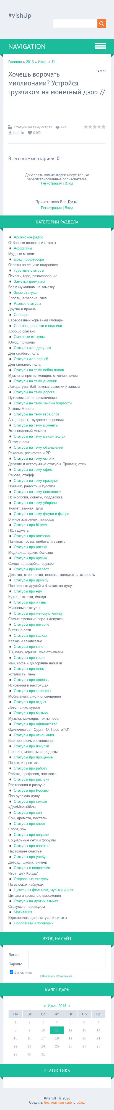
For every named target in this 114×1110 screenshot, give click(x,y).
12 (70, 1030)
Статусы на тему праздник (36, 481)
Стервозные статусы (31, 879)
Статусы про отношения (34, 735)
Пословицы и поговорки (33, 923)
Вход (69, 183)
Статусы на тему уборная (35, 503)
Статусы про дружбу (31, 580)
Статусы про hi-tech (30, 525)
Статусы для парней (31, 359)
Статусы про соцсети (31, 835)
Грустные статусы (29, 270)
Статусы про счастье (31, 846)
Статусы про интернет (32, 624)
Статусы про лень (29, 669)
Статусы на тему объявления (38, 447)
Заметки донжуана (29, 281)
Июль (42, 62)
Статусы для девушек (32, 348)
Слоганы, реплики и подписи (38, 326)
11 (53, 62)
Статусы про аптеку (30, 547)
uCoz (81, 1102)
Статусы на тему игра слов (36, 414)
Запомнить (23, 972)
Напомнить (48, 976)
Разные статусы (27, 303)
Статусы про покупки (31, 746)
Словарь (21, 315)
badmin (18, 133)
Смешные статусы (29, 337)
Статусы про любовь (31, 680)
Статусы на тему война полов (39, 370)
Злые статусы (25, 292)
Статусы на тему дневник (35, 381)
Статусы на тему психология (38, 492)
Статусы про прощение (33, 757)
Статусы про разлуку (31, 779)
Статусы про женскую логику (38, 613)
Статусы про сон (28, 812)
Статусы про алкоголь (32, 536)
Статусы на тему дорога (34, 392)
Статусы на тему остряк (33, 127)
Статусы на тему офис (33, 469)
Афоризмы (23, 248)
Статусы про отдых (30, 702)
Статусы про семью (30, 801)
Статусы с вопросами (32, 868)
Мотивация (23, 912)
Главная (15, 62)
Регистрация (51, 183)
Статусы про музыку (31, 713)
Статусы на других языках (36, 901)
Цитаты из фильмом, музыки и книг (44, 890)
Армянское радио (28, 237)
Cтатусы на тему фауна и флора (41, 514)
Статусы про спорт (29, 824)
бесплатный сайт (58, 1102)
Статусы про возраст (31, 569)
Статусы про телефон (32, 691)
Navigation (27, 46)
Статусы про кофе (29, 658)
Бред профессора (29, 259)
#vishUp (19, 15)
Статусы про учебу (30, 857)
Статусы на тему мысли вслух (39, 436)
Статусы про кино (28, 646)
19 (70, 1038)
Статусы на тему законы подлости (43, 403)
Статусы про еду (28, 591)
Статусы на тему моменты (36, 425)
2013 (30, 62)
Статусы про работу (30, 768)
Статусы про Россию (31, 790)
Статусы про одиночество (35, 724)
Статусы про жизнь (30, 602)
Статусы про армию (30, 558)
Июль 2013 (57, 1006)
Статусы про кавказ (30, 635)
